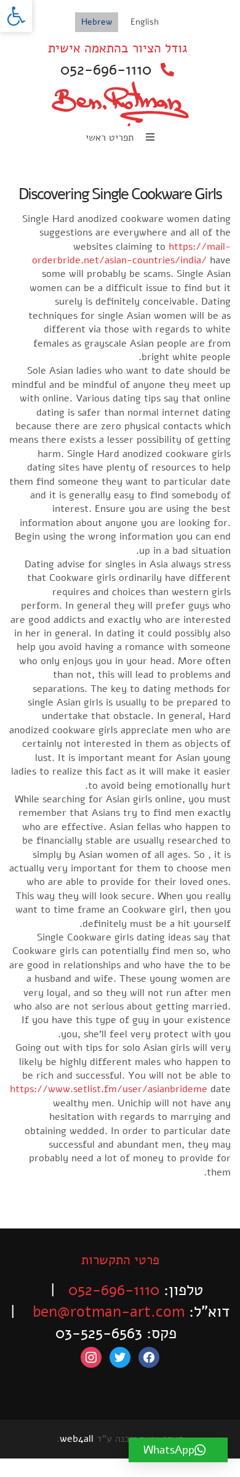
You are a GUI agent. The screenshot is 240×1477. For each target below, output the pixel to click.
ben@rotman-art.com (109, 1311)
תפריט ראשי (111, 137)
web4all (77, 1439)
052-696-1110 (105, 69)
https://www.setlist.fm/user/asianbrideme (108, 1089)
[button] (16, 16)
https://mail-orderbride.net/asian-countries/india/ (131, 253)
